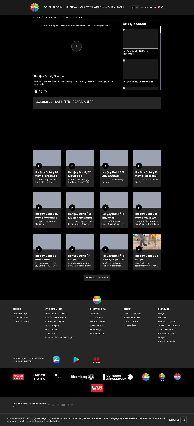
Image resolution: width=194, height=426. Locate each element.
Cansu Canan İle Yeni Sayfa (59, 337)
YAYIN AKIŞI (92, 7)
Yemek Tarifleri (131, 321)
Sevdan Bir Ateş (21, 321)
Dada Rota (50, 333)
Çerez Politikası (93, 418)
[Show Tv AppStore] (56, 359)
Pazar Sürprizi (52, 325)
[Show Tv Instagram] (58, 405)
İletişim (161, 337)
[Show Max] (177, 377)
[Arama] (162, 7)
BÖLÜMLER (44, 102)
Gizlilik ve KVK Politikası (169, 325)
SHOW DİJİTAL (108, 7)
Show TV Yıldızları (132, 313)
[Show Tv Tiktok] (72, 405)
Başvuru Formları (132, 317)
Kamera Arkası (97, 321)
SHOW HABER (77, 7)
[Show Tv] (34, 7)
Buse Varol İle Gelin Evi (56, 313)
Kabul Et (174, 419)
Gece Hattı (51, 329)
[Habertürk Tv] (39, 377)
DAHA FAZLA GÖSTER (97, 277)
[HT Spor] (58, 377)
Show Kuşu (95, 329)
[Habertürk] (18, 377)
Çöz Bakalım (96, 317)
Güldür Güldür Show (55, 317)
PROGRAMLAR (60, 7)
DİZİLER (48, 7)
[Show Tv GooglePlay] (76, 359)
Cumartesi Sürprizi (54, 321)
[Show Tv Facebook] (49, 405)
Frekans (162, 317)
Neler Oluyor (96, 325)
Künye (161, 313)
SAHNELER (62, 102)
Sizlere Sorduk (97, 333)
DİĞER (120, 7)
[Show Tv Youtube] (63, 405)
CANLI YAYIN (149, 7)
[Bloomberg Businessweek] (118, 377)
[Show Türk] (162, 377)
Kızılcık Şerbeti (20, 317)
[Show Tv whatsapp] (45, 91)
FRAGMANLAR (83, 102)
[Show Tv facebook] (36, 91)
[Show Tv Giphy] (68, 405)
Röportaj (94, 313)
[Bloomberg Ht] (82, 377)
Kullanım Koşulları (167, 321)
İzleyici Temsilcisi (166, 341)
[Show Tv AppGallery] (96, 359)
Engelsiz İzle (130, 325)
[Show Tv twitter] (40, 91)
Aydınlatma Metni (129, 418)
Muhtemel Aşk (20, 313)
